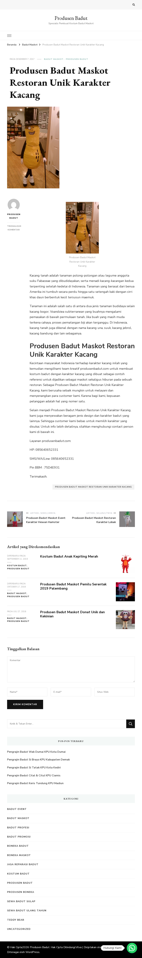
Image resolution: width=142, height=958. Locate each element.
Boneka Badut (18, 846)
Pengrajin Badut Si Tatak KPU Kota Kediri (34, 767)
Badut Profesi (18, 827)
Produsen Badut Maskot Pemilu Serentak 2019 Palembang (73, 586)
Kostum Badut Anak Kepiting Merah (69, 556)
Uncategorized (19, 929)
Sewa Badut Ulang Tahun (26, 910)
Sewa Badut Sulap (21, 901)
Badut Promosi (19, 836)
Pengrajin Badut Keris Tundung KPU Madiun (35, 783)
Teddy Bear (15, 920)
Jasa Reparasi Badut (22, 864)
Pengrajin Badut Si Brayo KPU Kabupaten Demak (38, 759)
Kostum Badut (17, 565)
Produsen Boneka (20, 892)
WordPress (32, 952)
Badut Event (17, 809)
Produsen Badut (71, 18)
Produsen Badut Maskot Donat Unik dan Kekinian (72, 614)
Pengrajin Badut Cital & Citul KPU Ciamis (33, 775)
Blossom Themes (113, 947)
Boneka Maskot (19, 855)
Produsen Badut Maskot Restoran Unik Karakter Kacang (93, 486)
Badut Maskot (53, 59)
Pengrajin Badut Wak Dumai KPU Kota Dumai (36, 752)
